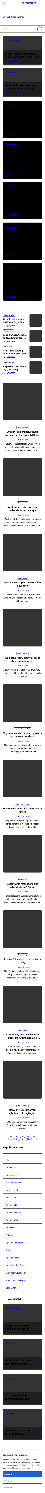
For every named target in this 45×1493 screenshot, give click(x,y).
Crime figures (12, 1175)
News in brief (12, 41)
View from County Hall (16, 1273)
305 (28, 1139)
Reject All (8, 1488)
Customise (8, 1481)
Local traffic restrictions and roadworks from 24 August (14, 338)
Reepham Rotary (22, 804)
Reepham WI (9, 362)
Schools (9, 1235)
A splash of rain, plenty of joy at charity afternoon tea (14, 369)
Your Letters (11, 1288)
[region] (22, 1472)
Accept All (8, 1474)
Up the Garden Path (22, 729)
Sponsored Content (14, 1243)
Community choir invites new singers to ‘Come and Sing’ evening (22, 211)
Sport (8, 1250)
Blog (8, 1160)
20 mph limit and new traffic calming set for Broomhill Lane (13, 322)
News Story (11, 105)
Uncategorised (12, 1258)
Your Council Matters (15, 1280)
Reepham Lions (13, 1205)
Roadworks (11, 72)
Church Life (11, 1168)
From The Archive (14, 1183)
